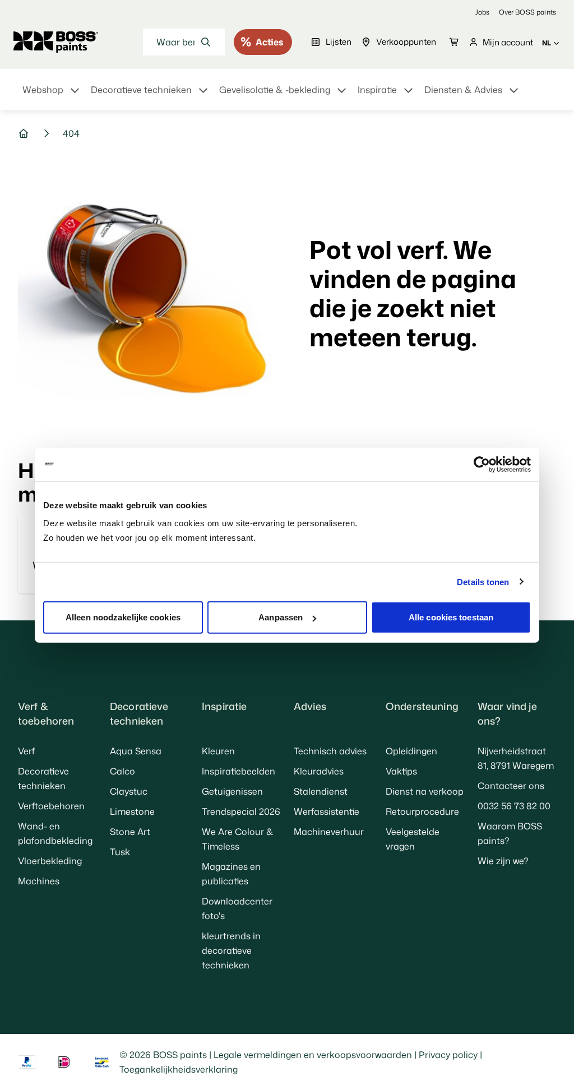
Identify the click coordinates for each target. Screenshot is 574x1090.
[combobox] (184, 42)
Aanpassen (280, 617)
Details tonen (483, 581)
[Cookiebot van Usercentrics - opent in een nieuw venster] (482, 464)
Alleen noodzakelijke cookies (123, 617)
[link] (482, 12)
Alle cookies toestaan (451, 617)
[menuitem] (52, 96)
